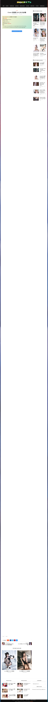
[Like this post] (8, 640)
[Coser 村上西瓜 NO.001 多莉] (36, 64)
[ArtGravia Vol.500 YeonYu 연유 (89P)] (36, 99)
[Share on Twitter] (12, 640)
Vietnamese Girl (5, 8)
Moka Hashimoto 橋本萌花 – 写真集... (12, 684)
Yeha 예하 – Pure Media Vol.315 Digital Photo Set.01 (42, 84)
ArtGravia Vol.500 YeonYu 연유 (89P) (42, 98)
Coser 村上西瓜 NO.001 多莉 (42, 63)
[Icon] (36, 32)
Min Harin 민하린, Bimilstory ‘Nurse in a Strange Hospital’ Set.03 (42, 39)
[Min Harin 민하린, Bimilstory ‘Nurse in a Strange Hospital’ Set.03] (43, 33)
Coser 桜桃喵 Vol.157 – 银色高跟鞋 (24, 671)
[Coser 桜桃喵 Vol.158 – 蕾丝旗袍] (9, 660)
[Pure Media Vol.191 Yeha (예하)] (43, 48)
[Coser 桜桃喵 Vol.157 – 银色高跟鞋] (24, 660)
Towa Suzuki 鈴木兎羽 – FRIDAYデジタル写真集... (12, 695)
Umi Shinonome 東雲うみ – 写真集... (12, 689)
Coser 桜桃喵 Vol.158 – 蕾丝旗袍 (9, 671)
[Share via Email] (17, 640)
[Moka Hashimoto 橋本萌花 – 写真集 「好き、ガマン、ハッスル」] (5, 685)
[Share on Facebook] (10, 640)
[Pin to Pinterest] (14, 640)
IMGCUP (31, 701)
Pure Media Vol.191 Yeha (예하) (43, 54)
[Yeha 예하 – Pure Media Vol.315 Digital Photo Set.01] (36, 84)
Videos (10, 8)
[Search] (24, 11)
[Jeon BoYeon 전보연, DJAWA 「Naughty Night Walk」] (36, 17)
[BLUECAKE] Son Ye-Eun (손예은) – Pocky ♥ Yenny (43, 23)
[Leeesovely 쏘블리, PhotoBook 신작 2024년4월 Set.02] (36, 48)
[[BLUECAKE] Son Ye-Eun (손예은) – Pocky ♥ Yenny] (43, 17)
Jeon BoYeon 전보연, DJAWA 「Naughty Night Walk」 (36, 24)
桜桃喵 (6, 18)
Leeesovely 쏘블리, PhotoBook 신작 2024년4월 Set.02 (36, 54)
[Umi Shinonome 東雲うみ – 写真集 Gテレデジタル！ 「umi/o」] (5, 690)
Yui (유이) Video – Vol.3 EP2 (36, 38)
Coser (3, 636)
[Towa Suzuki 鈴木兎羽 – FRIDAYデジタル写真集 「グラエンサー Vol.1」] (5, 696)
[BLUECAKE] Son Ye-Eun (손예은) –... (27, 684)
